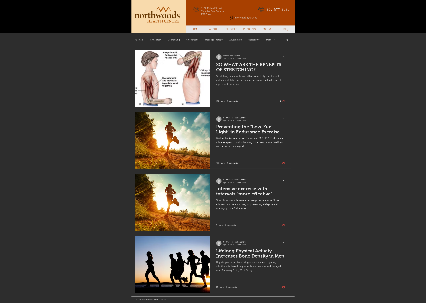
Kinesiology (155, 39)
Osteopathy (254, 39)
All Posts (139, 39)
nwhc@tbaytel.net (246, 17)
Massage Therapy (214, 39)
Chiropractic (192, 39)
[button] (287, 40)
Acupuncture (235, 39)
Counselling (174, 39)
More (268, 39)
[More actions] (285, 57)
